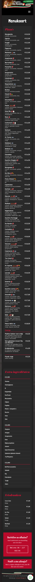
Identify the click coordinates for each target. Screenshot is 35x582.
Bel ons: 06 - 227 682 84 (17, 549)
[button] (30, 577)
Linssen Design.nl (21, 578)
